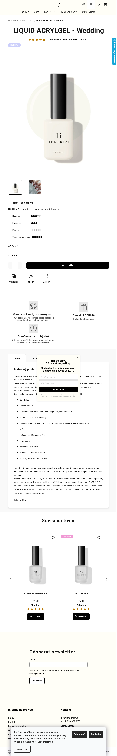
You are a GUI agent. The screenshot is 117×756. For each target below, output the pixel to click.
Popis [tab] (17, 358)
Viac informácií (46, 741)
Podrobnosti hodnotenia (76, 39)
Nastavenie (22, 749)
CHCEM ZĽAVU (58, 389)
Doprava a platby (17, 726)
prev (10, 579)
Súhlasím (96, 734)
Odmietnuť (79, 734)
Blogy (11, 718)
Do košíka (69, 265)
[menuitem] (25, 12)
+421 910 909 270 (70, 721)
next (106, 579)
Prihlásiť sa (37, 681)
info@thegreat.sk (70, 718)
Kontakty (13, 722)
